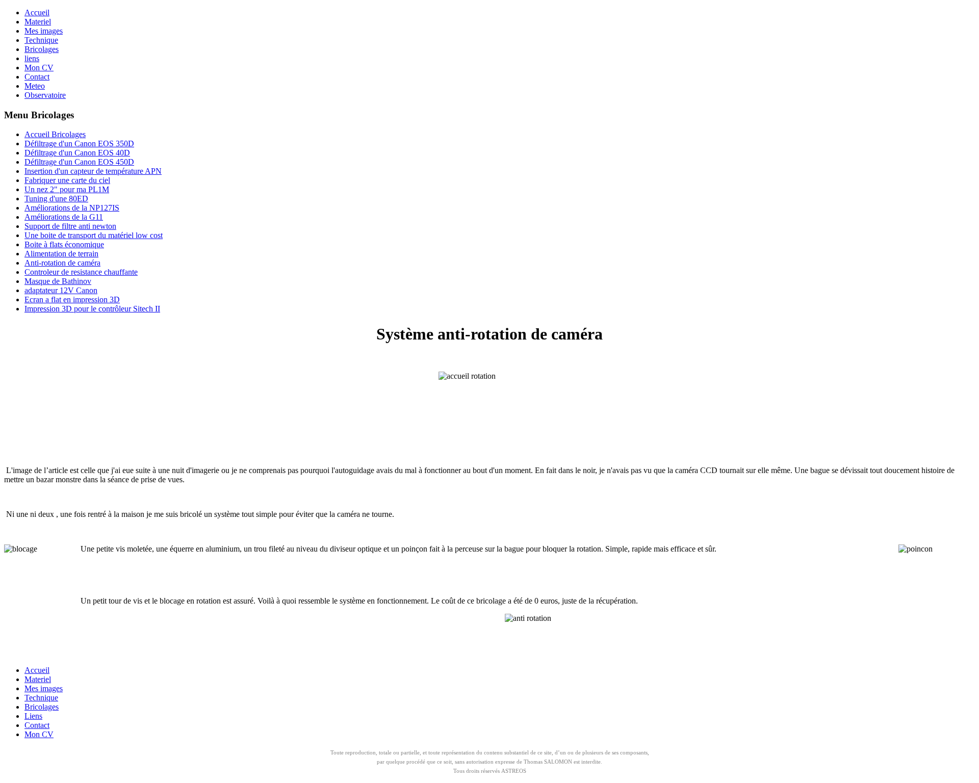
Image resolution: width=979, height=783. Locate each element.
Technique (41, 40)
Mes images (43, 31)
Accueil (36, 12)
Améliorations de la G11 (63, 217)
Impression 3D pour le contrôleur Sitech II (92, 308)
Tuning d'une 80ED (56, 198)
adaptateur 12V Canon (60, 290)
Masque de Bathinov (57, 281)
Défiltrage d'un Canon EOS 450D (79, 162)
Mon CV (39, 67)
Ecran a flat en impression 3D (72, 299)
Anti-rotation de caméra (62, 262)
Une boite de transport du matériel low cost (93, 235)
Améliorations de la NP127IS (71, 207)
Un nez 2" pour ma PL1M (66, 189)
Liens (33, 716)
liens (31, 58)
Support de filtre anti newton (70, 226)
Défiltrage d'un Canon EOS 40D (77, 152)
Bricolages (41, 49)
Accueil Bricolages (55, 134)
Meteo (34, 86)
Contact (36, 76)
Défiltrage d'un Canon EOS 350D (79, 143)
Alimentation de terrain (61, 253)
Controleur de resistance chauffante (81, 272)
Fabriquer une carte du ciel (67, 180)
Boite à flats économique (64, 244)
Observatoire (45, 95)
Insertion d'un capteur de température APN (93, 171)
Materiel (37, 21)
